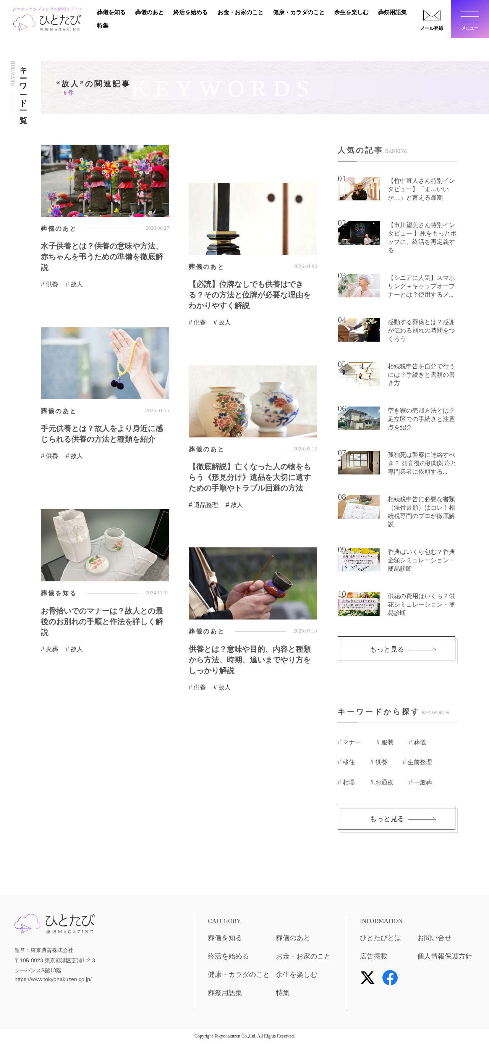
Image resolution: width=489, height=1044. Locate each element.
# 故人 (74, 284)
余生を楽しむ (351, 12)
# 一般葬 (420, 782)
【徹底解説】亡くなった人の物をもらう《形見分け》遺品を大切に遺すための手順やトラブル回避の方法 (250, 477)
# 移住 (346, 762)
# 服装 (384, 742)
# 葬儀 (417, 742)
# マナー (349, 742)
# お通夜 (381, 782)
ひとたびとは (380, 938)
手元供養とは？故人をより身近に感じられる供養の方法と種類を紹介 (102, 433)
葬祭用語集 (392, 12)
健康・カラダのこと (299, 12)
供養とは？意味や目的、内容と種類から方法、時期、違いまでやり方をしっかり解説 (250, 659)
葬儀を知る (111, 12)
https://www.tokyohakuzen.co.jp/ (53, 979)
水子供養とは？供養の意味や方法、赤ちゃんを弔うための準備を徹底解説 (102, 256)
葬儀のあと (149, 12)
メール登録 (431, 28)
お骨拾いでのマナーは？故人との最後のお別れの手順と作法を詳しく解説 (102, 621)
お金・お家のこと (241, 12)
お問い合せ (434, 938)
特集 (102, 26)
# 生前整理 (417, 762)
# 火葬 (49, 649)
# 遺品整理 (203, 505)
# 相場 (346, 782)
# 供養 (49, 284)
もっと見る (387, 649)
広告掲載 (373, 956)
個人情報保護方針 (444, 956)
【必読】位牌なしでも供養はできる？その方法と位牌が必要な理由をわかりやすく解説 (250, 295)
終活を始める (190, 12)
